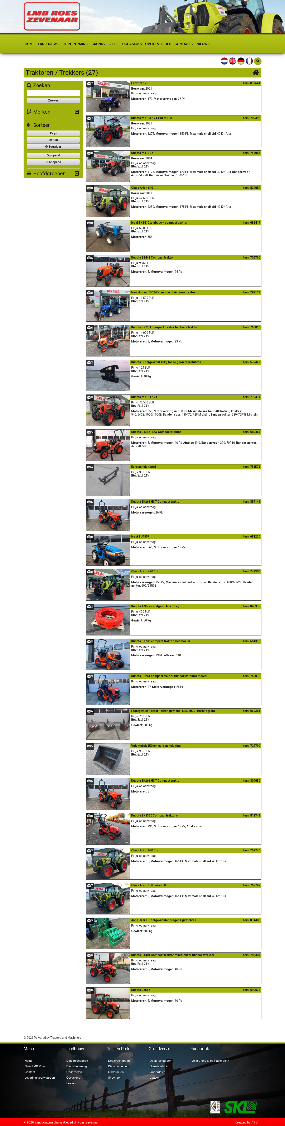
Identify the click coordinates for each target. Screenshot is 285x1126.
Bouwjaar (54, 146)
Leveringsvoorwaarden (40, 1077)
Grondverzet (104, 44)
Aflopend (54, 162)
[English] (232, 60)
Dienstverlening (76, 1066)
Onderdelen (74, 1072)
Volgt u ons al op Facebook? (210, 1060)
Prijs (53, 133)
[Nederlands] (224, 60)
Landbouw (48, 44)
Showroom (115, 1077)
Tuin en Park (74, 44)
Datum (53, 140)
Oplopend (53, 155)
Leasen (71, 1083)
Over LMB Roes (158, 44)
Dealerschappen (77, 1060)
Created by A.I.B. (247, 1122)
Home (29, 44)
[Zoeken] (257, 61)
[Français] (249, 60)
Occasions (132, 44)
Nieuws (203, 44)
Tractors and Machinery (65, 1037)
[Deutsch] (241, 60)
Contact (183, 44)
